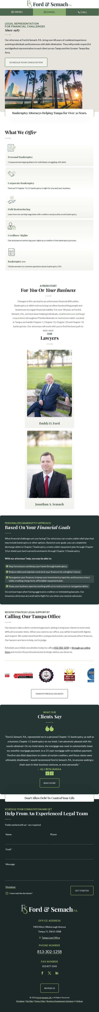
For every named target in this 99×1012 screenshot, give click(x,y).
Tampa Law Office (51, 937)
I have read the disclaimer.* (21, 893)
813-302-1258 (61, 647)
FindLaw (79, 1001)
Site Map (29, 1001)
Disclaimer (11, 887)
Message (10, 864)
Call (84, 12)
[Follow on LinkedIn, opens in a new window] (57, 973)
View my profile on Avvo (49, 693)
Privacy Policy (39, 1001)
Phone (53, 834)
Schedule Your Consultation (26, 62)
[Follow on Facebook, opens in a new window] (42, 973)
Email (51, 12)
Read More (50, 783)
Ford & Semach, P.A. (44, 997)
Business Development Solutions (60, 1001)
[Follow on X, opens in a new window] (49, 973)
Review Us (49, 988)
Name (9, 834)
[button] (16, 11)
